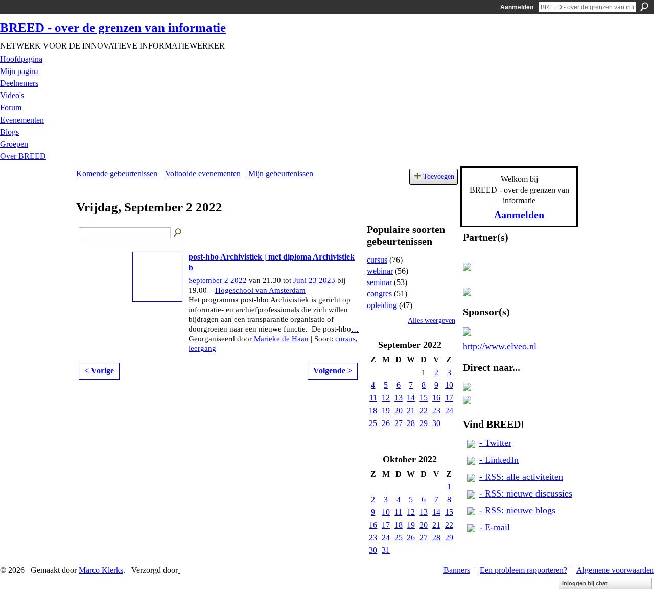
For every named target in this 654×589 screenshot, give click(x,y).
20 (398, 410)
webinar (380, 271)
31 (386, 550)
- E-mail (494, 527)
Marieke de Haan (281, 339)
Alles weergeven (431, 320)
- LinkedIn (499, 460)
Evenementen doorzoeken (178, 233)
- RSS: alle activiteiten (521, 477)
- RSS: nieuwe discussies (525, 493)
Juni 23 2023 (314, 280)
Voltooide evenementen (203, 173)
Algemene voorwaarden (615, 570)
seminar (379, 282)
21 (411, 410)
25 (373, 423)
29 (423, 423)
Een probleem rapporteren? (523, 570)
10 (449, 385)
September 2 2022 (218, 280)
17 (449, 397)
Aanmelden (516, 7)
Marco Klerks (101, 570)
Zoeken (644, 6)
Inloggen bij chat (585, 583)
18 (373, 410)
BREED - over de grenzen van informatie (113, 27)
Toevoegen (438, 176)
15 (423, 397)
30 (436, 423)
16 (436, 397)
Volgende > (332, 370)
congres (379, 293)
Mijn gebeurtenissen (280, 173)
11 (373, 397)
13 (398, 397)
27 (398, 423)
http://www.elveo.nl (499, 346)
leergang (202, 348)
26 (386, 423)
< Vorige (99, 370)
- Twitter (495, 443)
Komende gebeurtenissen (116, 173)
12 (386, 397)
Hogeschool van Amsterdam (260, 290)
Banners (456, 570)
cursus (345, 339)
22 (423, 410)
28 (411, 423)
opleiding (382, 305)
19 (386, 410)
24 (449, 410)
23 (436, 410)
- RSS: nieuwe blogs (517, 510)
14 (411, 397)
